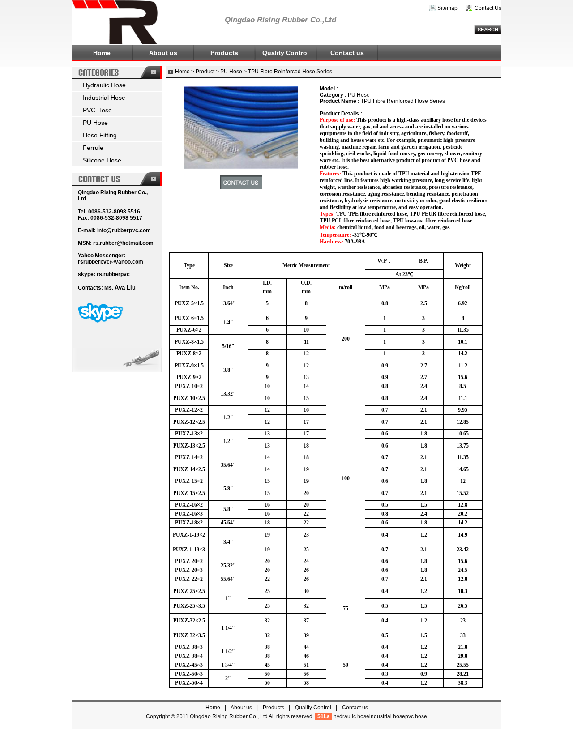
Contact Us (488, 8)
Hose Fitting (100, 135)
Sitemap (447, 8)
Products (224, 52)
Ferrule (93, 147)
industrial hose (387, 716)
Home (102, 52)
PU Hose (95, 122)
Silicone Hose (102, 160)
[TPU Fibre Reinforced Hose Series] (241, 167)
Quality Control (285, 52)
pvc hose (416, 716)
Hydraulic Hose (104, 85)
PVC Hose (97, 110)
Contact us (347, 52)
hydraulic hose (351, 716)
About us (163, 52)
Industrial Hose (104, 97)
